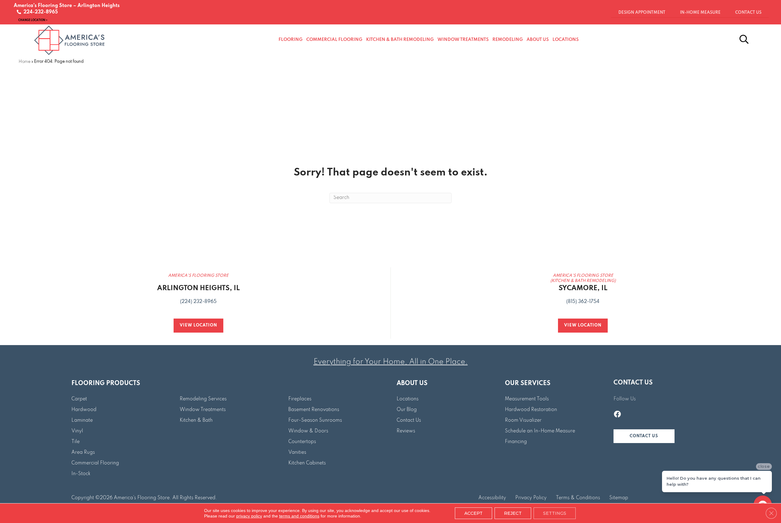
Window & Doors (308, 431)
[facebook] (617, 415)
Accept (473, 513)
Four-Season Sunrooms (315, 420)
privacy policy (249, 516)
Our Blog (407, 409)
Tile (75, 441)
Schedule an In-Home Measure (540, 431)
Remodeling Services (203, 399)
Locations (408, 399)
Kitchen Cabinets (307, 463)
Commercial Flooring (95, 463)
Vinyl (77, 431)
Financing (516, 441)
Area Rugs (83, 452)
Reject (513, 513)
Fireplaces (299, 399)
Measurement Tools (527, 399)
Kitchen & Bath (196, 420)
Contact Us (409, 420)
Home (24, 61)
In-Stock (80, 473)
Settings (554, 513)
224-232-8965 (39, 12)
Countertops (302, 441)
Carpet (79, 399)
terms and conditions (299, 516)
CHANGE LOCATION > (33, 20)
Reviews (406, 431)
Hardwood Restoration (531, 409)
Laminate (82, 420)
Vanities (297, 452)
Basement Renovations (313, 409)
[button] (644, 436)
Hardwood (83, 409)
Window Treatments (203, 409)
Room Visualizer (523, 420)
